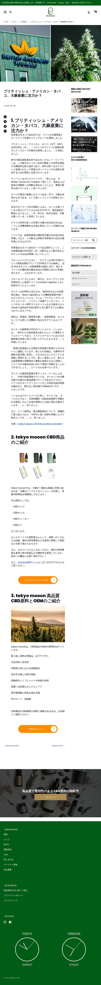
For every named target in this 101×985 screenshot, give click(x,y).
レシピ (7, 839)
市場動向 (24, 22)
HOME (6, 22)
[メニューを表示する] (5, 12)
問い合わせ (9, 859)
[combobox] (80, 240)
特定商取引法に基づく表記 (15, 890)
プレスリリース (10, 900)
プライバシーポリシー (13, 895)
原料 (6, 834)
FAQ (6, 854)
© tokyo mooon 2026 (12, 978)
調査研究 (8, 849)
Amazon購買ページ (28, 562)
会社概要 (8, 869)
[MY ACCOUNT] (89, 12)
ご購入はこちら (50, 797)
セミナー (76, 284)
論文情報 (76, 272)
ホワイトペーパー (79, 278)
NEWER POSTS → (58, 746)
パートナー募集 (10, 864)
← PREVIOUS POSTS (11, 746)
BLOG (14, 22)
